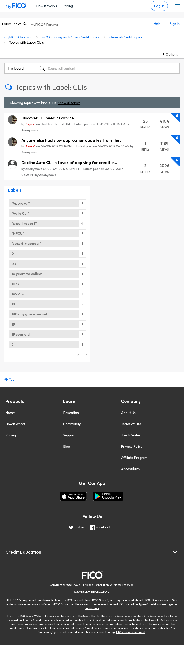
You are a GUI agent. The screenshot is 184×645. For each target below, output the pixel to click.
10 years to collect (27, 274)
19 (13, 324)
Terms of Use (131, 424)
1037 (15, 284)
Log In (159, 6)
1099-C (17, 294)
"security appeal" (26, 243)
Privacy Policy (131, 446)
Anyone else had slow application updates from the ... (72, 140)
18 (13, 304)
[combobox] (108, 68)
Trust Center (130, 435)
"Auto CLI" (20, 213)
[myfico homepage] (15, 5)
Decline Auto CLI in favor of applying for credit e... (69, 162)
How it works (15, 424)
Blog (66, 446)
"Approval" (20, 203)
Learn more (92, 608)
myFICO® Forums (44, 24)
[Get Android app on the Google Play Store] (108, 496)
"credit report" (24, 223)
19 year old (20, 334)
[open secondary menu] (178, 6)
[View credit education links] (175, 552)
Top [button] (12, 379)
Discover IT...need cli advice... (49, 118)
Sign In (175, 23)
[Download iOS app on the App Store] (73, 496)
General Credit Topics (125, 37)
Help (157, 23)
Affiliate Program (134, 457)
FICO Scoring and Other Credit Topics (71, 37)
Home (10, 412)
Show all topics (69, 103)
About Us (128, 412)
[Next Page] (86, 355)
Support (69, 435)
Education (71, 412)
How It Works (46, 6)
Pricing (67, 6)
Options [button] (172, 54)
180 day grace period (29, 314)
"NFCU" (17, 233)
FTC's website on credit (130, 632)
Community (72, 424)
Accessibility (130, 469)
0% (14, 263)
